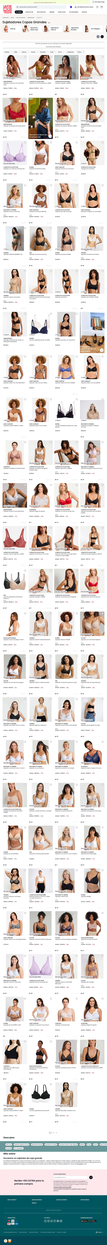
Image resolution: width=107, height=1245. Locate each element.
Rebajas (52, 12)
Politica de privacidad (33, 1232)
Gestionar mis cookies (61, 1232)
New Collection (41, 12)
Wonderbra (80, 1164)
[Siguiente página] (56, 1133)
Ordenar (6, 52)
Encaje (89, 1144)
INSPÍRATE (34, 1203)
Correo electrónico (60, 1174)
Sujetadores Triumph (51, 1144)
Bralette (82, 1144)
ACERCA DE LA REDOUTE (61, 1199)
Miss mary (8, 1144)
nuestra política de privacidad (62, 1187)
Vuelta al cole (29, 12)
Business (84, 12)
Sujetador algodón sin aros (21, 1144)
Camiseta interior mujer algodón (68, 1144)
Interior (95, 1144)
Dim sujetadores (18, 1148)
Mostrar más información (53, 1210)
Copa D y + (39, 17)
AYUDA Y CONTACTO (12, 1199)
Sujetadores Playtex (37, 1144)
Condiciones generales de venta (10, 1232)
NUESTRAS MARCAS (85, 1199)
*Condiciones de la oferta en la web (47, 1232)
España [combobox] (100, 1232)
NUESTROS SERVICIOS (37, 1199)
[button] (102, 7)
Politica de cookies (23, 1232)
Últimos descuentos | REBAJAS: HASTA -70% (45, 2)
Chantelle (8, 1148)
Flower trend (61, 12)
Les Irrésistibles (73, 12)
